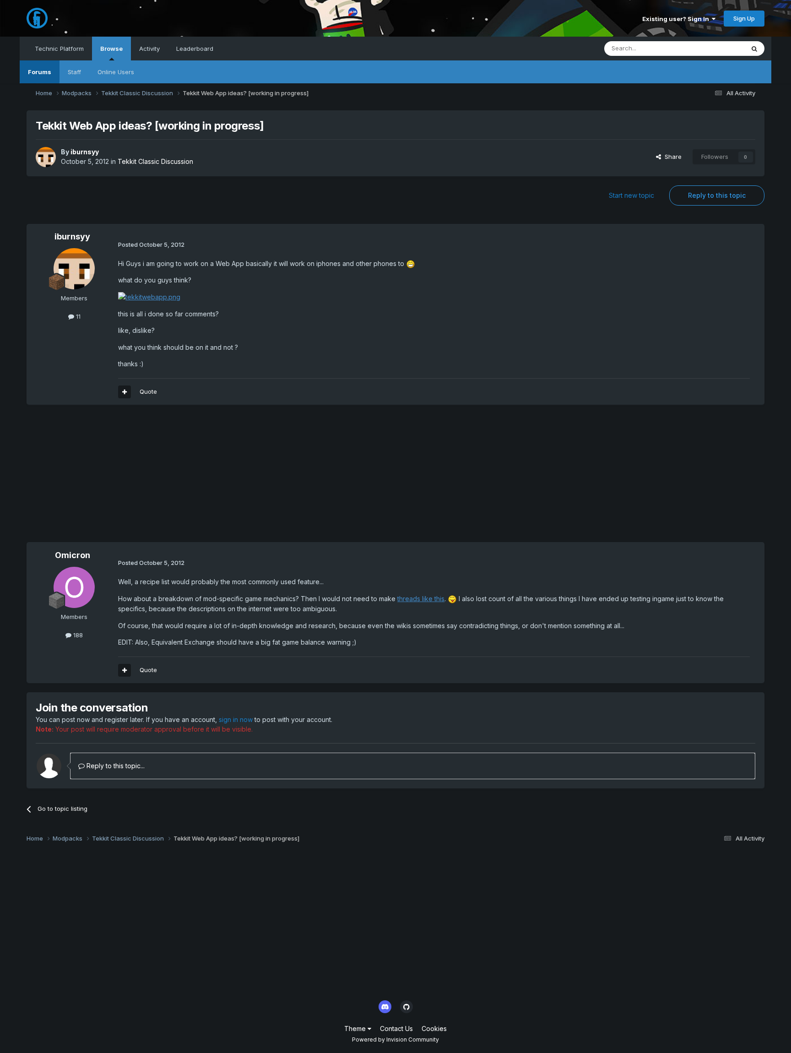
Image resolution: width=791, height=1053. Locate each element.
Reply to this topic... (115, 766)
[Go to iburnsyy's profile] (46, 157)
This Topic (717, 48)
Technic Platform (59, 48)
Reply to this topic (717, 195)
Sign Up (744, 18)
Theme (356, 1028)
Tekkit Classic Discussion (155, 161)
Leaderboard (194, 48)
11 (77, 316)
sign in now (236, 719)
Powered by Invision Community (395, 1039)
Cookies (434, 1028)
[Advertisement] (193, 478)
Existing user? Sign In (677, 18)
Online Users (116, 72)
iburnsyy (84, 152)
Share (671, 156)
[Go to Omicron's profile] (74, 587)
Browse (111, 48)
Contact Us (396, 1028)
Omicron (72, 555)
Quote (148, 391)
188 (77, 635)
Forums (39, 72)
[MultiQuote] (124, 391)
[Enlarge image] (410, 263)
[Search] (754, 48)
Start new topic (631, 195)
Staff (74, 72)
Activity (149, 48)
